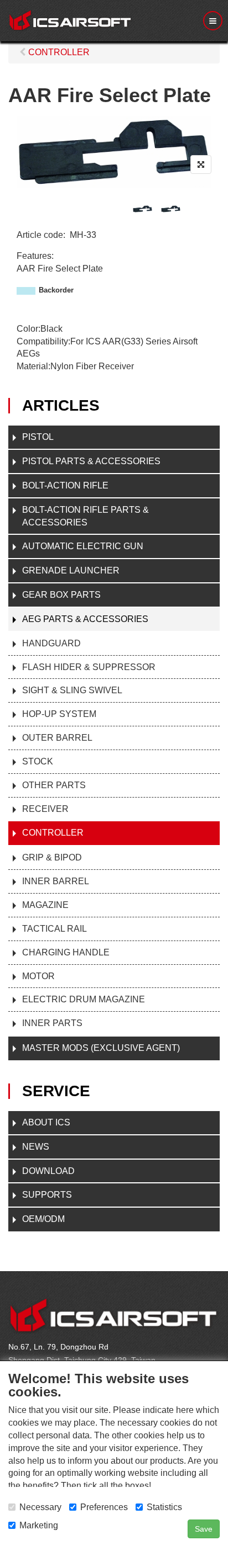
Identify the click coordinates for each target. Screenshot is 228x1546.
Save (204, 1528)
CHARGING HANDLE (66, 952)
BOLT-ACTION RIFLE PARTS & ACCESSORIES (85, 516)
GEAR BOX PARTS (61, 594)
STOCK (37, 761)
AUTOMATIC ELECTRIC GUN (82, 546)
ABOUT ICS (46, 1122)
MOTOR (38, 976)
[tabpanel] (142, 208)
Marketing (38, 1525)
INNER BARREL (55, 881)
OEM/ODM (43, 1219)
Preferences (104, 1507)
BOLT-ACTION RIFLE (65, 485)
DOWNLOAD (48, 1171)
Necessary (40, 1507)
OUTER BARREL (57, 737)
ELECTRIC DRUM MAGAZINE (83, 999)
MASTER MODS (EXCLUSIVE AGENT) (101, 1048)
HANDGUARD (51, 643)
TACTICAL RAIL (54, 928)
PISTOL (38, 437)
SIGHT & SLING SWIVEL (72, 690)
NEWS (35, 1146)
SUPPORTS (47, 1194)
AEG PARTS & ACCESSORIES (85, 619)
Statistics (164, 1507)
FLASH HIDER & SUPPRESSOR (89, 667)
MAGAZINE (45, 905)
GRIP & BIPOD (52, 857)
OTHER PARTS (54, 785)
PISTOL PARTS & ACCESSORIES (91, 461)
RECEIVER (45, 809)
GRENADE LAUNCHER (71, 570)
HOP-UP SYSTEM (59, 714)
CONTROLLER (53, 832)
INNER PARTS (52, 1023)
